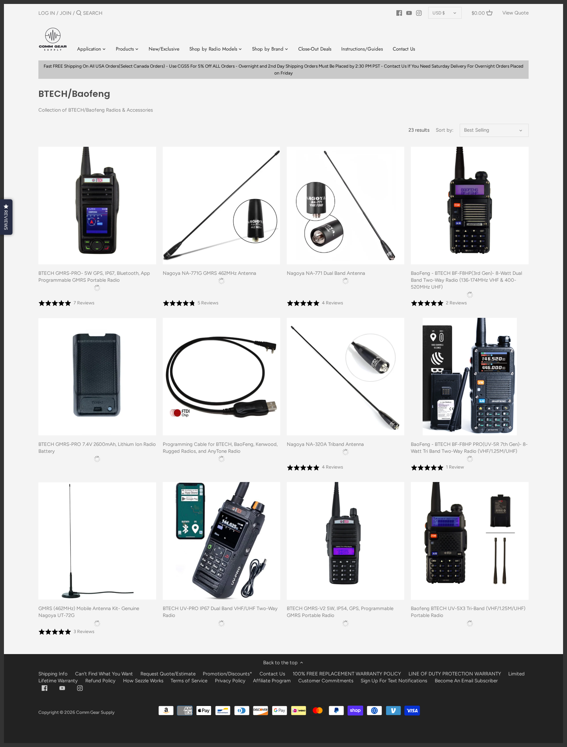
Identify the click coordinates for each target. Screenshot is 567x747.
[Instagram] (419, 13)
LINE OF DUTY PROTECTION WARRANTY (455, 674)
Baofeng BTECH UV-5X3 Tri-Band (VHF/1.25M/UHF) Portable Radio (468, 611)
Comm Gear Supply (95, 712)
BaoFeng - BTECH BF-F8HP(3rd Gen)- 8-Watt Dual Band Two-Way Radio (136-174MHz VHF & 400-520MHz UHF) (466, 280)
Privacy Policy (230, 681)
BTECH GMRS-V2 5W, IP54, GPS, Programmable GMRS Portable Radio (340, 611)
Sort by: (444, 130)
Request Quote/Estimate (168, 674)
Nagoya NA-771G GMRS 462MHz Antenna (209, 273)
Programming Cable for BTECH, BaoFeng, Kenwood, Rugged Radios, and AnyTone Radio (220, 447)
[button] (6, 217)
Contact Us (272, 674)
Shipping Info (53, 674)
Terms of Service (190, 681)
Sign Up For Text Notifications (394, 681)
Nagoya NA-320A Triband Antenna (325, 444)
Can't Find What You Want (104, 674)
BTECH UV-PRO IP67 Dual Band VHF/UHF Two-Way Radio (220, 611)
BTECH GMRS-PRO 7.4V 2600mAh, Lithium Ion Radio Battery (97, 447)
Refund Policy (100, 681)
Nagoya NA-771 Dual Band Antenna (326, 273)
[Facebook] (399, 13)
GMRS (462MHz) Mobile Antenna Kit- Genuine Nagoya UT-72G (88, 611)
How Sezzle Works (143, 681)
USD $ (438, 12)
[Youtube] (409, 13)
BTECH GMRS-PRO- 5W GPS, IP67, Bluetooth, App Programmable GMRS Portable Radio (94, 276)
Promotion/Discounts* (227, 674)
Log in (46, 13)
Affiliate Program (272, 681)
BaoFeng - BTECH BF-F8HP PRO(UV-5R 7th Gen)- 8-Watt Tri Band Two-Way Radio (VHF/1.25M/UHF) (469, 447)
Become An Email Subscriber (466, 681)
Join (66, 13)
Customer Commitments (325, 681)
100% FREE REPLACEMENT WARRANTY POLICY (347, 674)
